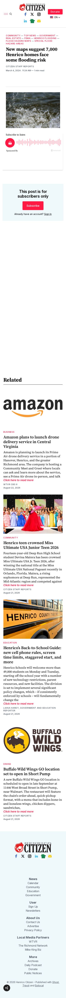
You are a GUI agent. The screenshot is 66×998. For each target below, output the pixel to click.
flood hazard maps (18, 41)
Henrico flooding (45, 38)
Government (47, 35)
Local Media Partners (33, 937)
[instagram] (39, 14)
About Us (33, 918)
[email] (39, 21)
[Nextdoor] (32, 21)
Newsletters (33, 910)
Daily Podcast (33, 965)
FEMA (27, 38)
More (33, 957)
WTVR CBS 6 (10, 484)
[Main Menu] (5, 13)
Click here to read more (18, 480)
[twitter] (32, 14)
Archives (33, 961)
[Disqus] (33, 272)
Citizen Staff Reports (20, 66)
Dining (7, 764)
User (33, 902)
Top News (30, 35)
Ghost (55, 982)
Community (13, 35)
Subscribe (33, 205)
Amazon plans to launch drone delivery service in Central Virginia (31, 441)
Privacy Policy (33, 930)
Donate (55, 11)
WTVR (33, 941)
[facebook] (25, 14)
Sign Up (33, 906)
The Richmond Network (33, 945)
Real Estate (13, 38)
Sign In (48, 214)
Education (10, 642)
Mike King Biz (33, 949)
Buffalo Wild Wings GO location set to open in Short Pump (31, 771)
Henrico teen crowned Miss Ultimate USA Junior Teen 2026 (31, 545)
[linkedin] (25, 21)
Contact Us (33, 922)
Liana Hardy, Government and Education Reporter (29, 709)
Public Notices (33, 973)
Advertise (33, 926)
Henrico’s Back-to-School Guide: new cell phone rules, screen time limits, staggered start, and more (32, 655)
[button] (6, 988)
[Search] (10, 14)
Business (9, 432)
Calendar (33, 883)
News (33, 879)
